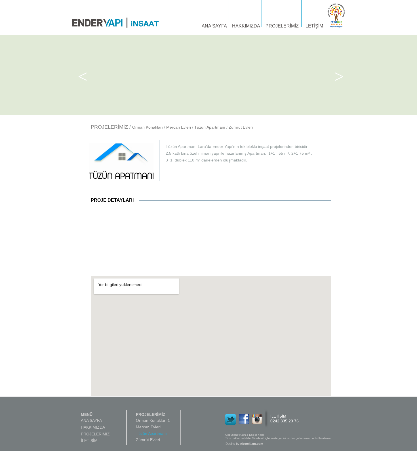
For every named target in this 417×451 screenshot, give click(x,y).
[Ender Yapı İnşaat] (115, 23)
